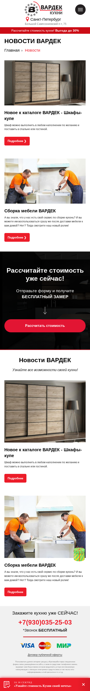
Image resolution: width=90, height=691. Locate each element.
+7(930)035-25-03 (45, 622)
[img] (79, 554)
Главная (12, 50)
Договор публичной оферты (45, 654)
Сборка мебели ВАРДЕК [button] (30, 210)
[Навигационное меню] (80, 9)
